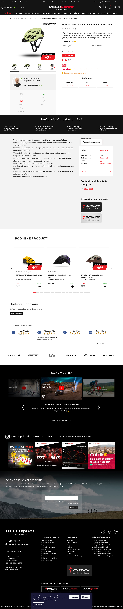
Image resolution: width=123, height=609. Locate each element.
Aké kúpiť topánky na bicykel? (102, 556)
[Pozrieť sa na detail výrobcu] (49, 24)
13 (81, 292)
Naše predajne (5, 2)
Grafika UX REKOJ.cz (101, 606)
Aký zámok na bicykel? (100, 547)
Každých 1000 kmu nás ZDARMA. (11, 128)
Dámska (102, 163)
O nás (69, 553)
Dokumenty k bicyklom (49, 558)
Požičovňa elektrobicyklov (76, 556)
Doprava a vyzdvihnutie (49, 545)
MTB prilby (88, 189)
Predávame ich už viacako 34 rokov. (74, 128)
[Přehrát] (24, 388)
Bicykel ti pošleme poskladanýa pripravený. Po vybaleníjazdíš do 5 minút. (45, 128)
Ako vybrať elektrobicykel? (101, 545)
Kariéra (69, 547)
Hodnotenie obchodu (48, 553)
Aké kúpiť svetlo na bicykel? (102, 549)
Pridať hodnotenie (16, 313)
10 (70, 292)
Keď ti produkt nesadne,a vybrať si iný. (108, 128)
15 (88, 292)
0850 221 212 (33, 85)
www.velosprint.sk (11, 569)
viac (120, 2)
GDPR (43, 549)
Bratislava (15, 2)
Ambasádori (71, 551)
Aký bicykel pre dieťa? (100, 542)
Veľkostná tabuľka (97, 45)
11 (74, 292)
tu (55, 600)
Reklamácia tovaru (47, 542)
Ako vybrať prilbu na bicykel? (102, 553)
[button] (39, 360)
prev (11, 269)
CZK (110, 8)
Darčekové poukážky (48, 556)
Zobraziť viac (107, 38)
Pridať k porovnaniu (92, 142)
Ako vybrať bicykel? (99, 540)
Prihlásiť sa (73, 507)
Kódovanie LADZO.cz (115, 606)
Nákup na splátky (47, 560)
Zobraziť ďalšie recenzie (104, 344)
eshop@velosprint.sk (19, 544)
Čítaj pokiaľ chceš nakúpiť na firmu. (75, 73)
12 (77, 292)
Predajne (70, 540)
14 (85, 292)
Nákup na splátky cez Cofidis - (88, 69)
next (111, 269)
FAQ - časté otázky (73, 549)
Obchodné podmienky (48, 547)
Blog (68, 545)
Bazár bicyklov (46, 551)
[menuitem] (9, 13)
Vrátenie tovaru (46, 540)
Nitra (21, 2)
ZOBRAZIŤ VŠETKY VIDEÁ (60, 420)
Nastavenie (39, 604)
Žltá (101, 161)
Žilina (26, 2)
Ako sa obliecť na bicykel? (101, 551)
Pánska (108, 163)
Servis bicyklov (72, 542)
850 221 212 (8, 8)
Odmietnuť (74, 597)
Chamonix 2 (104, 158)
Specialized (104, 150)
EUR (110, 5)
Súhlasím (85, 597)
